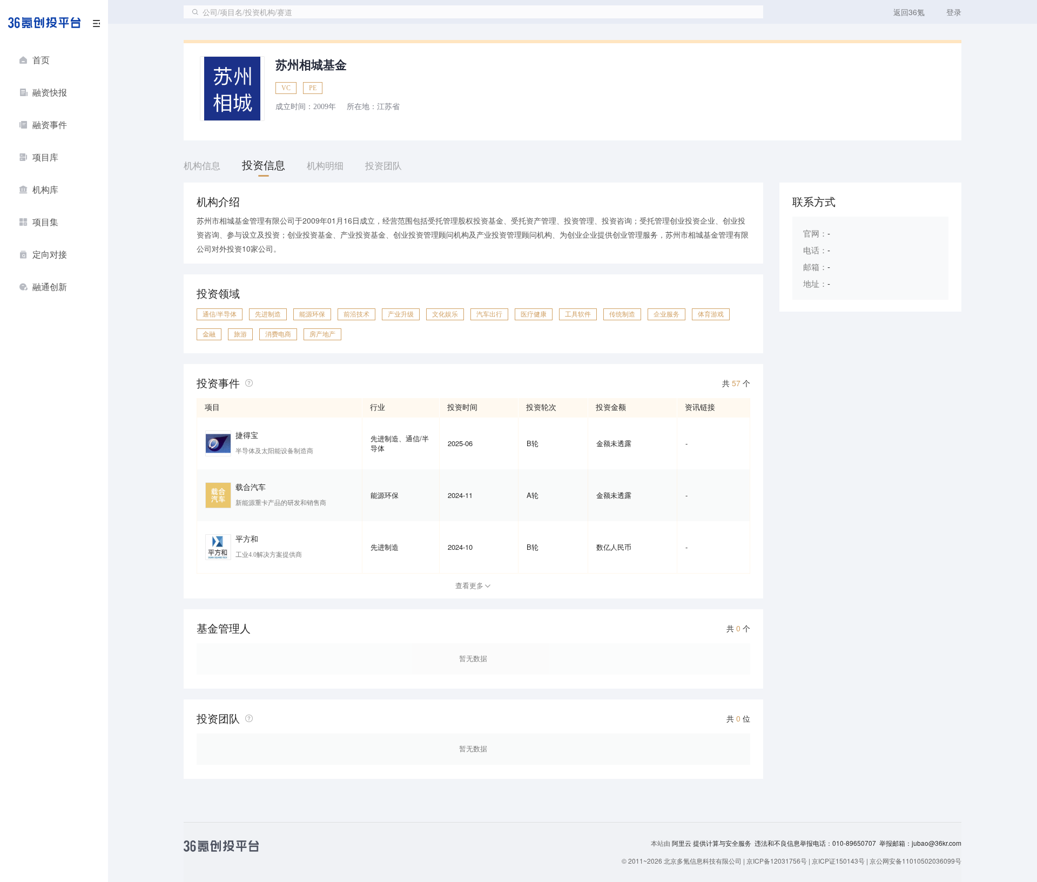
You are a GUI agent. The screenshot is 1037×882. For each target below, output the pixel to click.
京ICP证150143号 (838, 860)
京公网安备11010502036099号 (915, 860)
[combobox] (473, 11)
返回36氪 (909, 11)
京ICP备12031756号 (776, 860)
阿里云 (682, 843)
